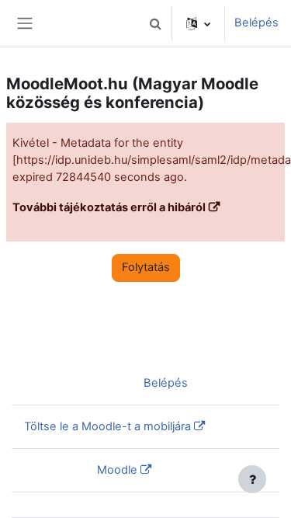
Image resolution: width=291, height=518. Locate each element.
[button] (155, 23)
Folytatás (146, 267)
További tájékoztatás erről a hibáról (109, 207)
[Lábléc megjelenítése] (252, 479)
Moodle (117, 470)
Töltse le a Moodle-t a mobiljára (107, 426)
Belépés (256, 23)
